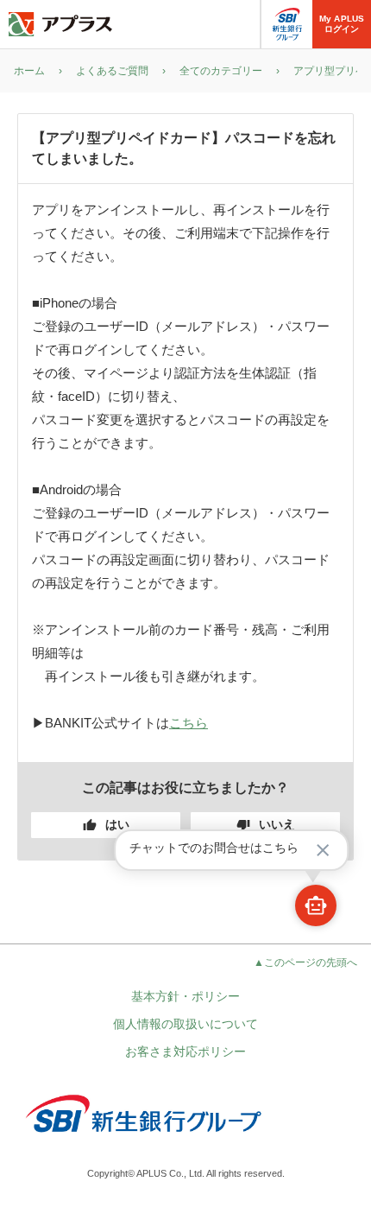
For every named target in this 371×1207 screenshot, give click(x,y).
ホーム (29, 71)
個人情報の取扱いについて (185, 1024)
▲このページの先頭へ (305, 962)
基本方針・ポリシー (185, 996)
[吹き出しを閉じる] (322, 850)
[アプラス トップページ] (60, 24)
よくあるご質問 (112, 71)
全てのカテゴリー (220, 71)
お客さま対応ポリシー (185, 1051)
